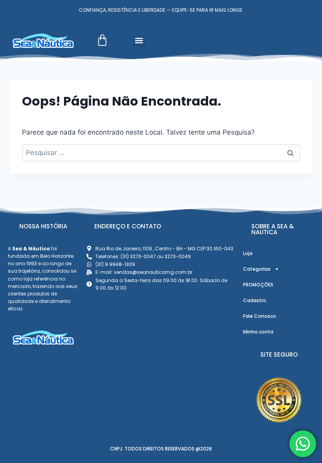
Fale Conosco (259, 316)
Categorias (257, 269)
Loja (247, 253)
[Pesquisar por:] (161, 153)
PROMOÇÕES (258, 284)
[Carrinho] (102, 40)
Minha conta (258, 331)
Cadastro (254, 300)
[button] (139, 40)
